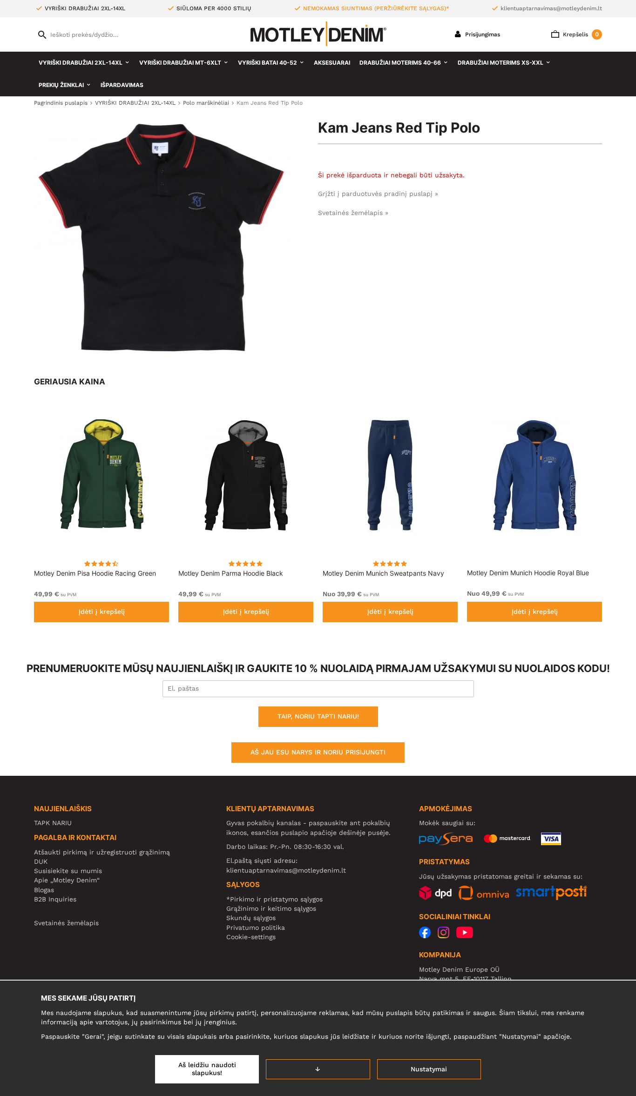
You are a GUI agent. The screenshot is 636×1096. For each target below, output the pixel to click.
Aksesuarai (332, 62)
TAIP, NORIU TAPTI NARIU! (318, 716)
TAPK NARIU (53, 823)
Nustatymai (429, 1069)
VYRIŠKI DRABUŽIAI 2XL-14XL (80, 62)
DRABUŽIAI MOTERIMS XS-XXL (500, 62)
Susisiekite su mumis (68, 870)
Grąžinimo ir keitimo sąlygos (271, 908)
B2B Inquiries (55, 899)
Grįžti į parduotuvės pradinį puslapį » (378, 193)
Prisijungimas (481, 34)
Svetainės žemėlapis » (353, 212)
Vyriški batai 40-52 (267, 62)
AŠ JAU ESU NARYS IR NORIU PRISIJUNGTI (318, 752)
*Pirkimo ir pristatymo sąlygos (274, 899)
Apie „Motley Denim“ (67, 880)
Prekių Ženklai (61, 84)
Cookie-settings (251, 937)
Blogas (44, 890)
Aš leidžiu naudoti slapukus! (207, 1069)
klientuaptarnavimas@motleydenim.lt (551, 8)
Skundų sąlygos (251, 917)
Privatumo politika (255, 927)
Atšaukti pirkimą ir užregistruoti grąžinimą (102, 852)
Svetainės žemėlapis (66, 923)
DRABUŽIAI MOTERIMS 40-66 (400, 62)
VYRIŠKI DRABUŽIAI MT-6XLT (180, 62)
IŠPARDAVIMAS (122, 84)
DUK (40, 861)
